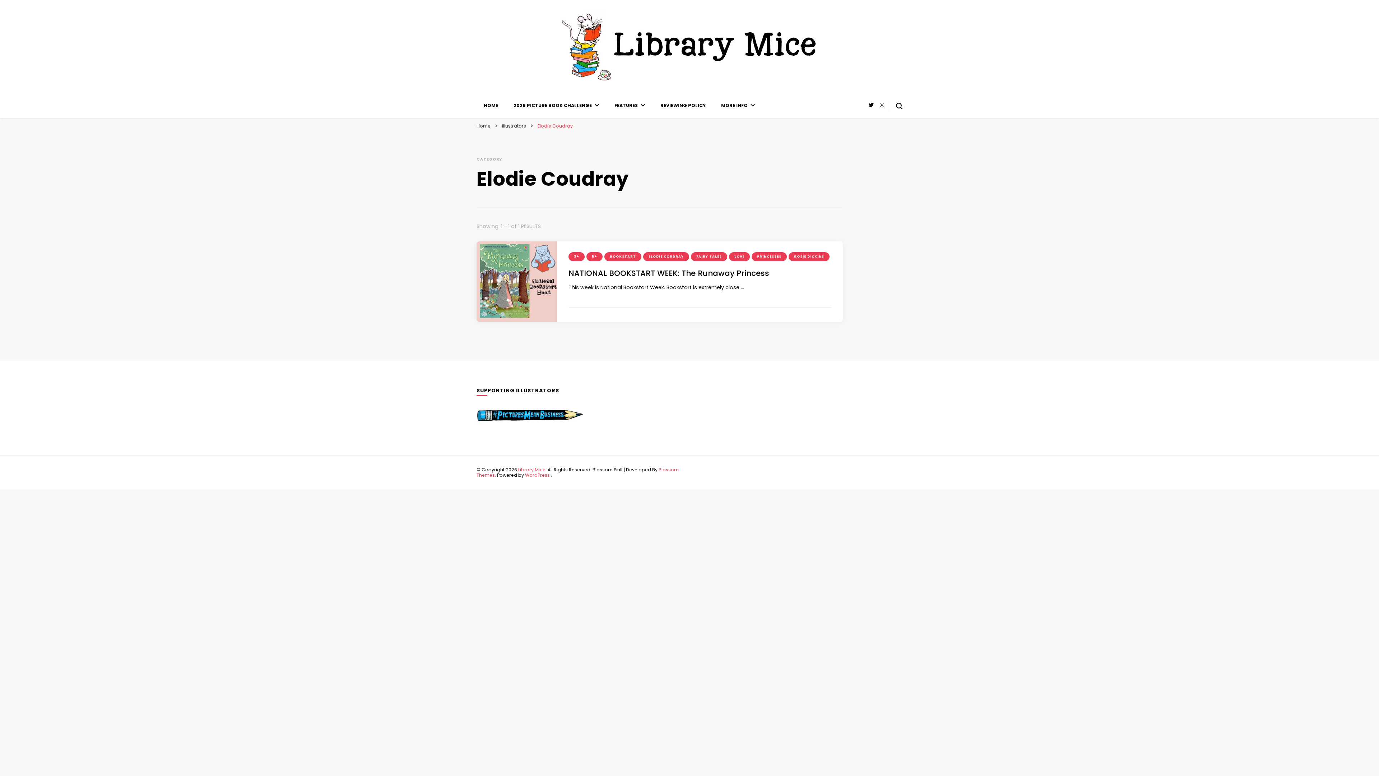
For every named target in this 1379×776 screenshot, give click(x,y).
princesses (769, 256)
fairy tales (709, 256)
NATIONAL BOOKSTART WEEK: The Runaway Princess (668, 273)
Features (626, 105)
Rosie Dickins (809, 256)
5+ (594, 256)
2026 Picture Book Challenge (553, 105)
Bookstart (623, 256)
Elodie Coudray (666, 256)
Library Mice (531, 470)
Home (491, 105)
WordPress (537, 475)
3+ (576, 256)
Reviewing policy (683, 105)
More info (734, 105)
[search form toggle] (899, 106)
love (739, 256)
